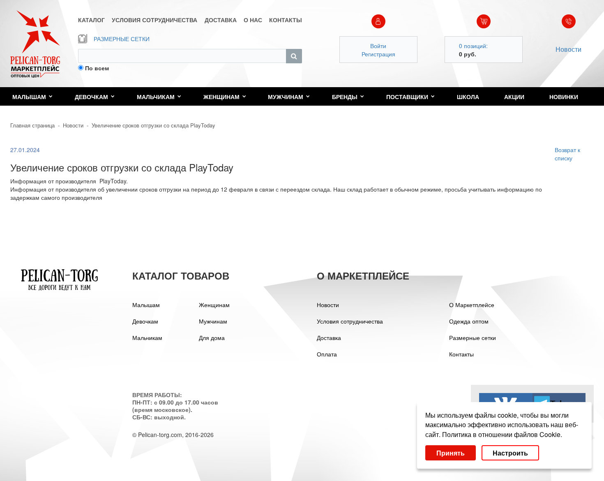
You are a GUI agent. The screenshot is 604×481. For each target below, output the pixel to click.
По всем (97, 68)
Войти (378, 46)
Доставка (329, 337)
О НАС (253, 19)
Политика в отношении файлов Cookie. (502, 434)
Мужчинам (285, 96)
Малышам (29, 96)
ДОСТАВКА (221, 19)
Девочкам (91, 96)
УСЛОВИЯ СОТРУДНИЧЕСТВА (154, 19)
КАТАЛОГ (91, 19)
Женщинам (221, 96)
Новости (568, 49)
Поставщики (407, 96)
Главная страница (32, 125)
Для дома (212, 337)
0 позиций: (473, 46)
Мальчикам (156, 96)
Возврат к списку (567, 154)
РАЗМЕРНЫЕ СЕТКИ (122, 39)
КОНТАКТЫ (285, 19)
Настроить (510, 453)
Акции (514, 96)
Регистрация (378, 54)
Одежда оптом (469, 321)
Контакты (461, 354)
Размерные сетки (472, 337)
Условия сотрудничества (350, 321)
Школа (468, 96)
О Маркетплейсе (471, 305)
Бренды (344, 96)
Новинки (563, 96)
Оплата (327, 354)
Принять (450, 453)
